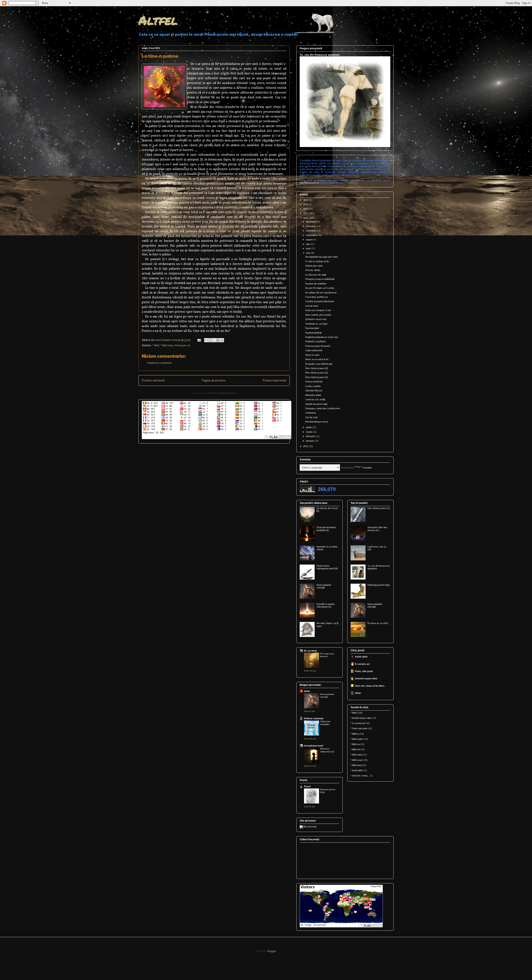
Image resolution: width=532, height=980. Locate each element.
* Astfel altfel (357, 770)
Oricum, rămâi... (313, 270)
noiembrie (311, 226)
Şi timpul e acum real (315, 319)
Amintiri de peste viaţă (316, 404)
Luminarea (310, 413)
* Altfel (155, 345)
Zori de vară (311, 417)
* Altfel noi (355, 749)
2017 (306, 200)
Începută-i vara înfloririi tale (318, 364)
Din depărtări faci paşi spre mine (321, 257)
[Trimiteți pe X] (214, 340)
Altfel (158, 20)
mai (308, 253)
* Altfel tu (355, 734)
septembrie (312, 235)
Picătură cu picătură (315, 341)
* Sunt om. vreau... (360, 775)
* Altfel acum (357, 760)
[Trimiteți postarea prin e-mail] (199, 340)
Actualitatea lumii (313, 745)
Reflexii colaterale (313, 718)
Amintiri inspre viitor (366, 678)
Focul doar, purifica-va (316, 297)
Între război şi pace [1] (316, 377)
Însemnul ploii (312, 328)
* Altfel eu (355, 744)
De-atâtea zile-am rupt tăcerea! (321, 292)
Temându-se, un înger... (317, 324)
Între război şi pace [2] (316, 372)
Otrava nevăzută (313, 381)
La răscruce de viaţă (315, 274)
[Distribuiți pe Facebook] (218, 340)
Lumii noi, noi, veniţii (315, 399)
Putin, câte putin (364, 671)
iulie (308, 244)
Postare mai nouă (153, 380)
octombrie (311, 230)
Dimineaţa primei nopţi (378, 585)
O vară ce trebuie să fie (317, 261)
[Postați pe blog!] (210, 340)
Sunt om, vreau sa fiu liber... (370, 686)
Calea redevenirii (313, 350)
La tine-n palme (313, 386)
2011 (306, 446)
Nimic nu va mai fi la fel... (317, 359)
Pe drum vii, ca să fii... (378, 623)
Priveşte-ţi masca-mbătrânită (319, 279)
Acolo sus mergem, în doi (318, 310)
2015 (306, 204)
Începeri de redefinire (315, 283)
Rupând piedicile (313, 332)
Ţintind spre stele (314, 265)
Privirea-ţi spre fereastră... (318, 346)
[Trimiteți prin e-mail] (206, 340)
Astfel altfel (361, 656)
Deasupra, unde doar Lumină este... (323, 408)
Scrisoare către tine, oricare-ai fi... (377, 528)
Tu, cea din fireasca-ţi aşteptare (320, 54)
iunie (308, 248)
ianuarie (310, 441)
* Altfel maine (357, 739)
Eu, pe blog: (310, 650)
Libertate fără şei (313, 390)
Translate (367, 467)
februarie (310, 436)
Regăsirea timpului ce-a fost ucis (321, 337)
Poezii (307, 786)
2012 (306, 218)
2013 (306, 213)
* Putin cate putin (359, 728)
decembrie (311, 221)
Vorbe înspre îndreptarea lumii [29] (326, 567)
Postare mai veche (274, 380)
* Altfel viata (166, 345)
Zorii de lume (311, 306)
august (309, 239)
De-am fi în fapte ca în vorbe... (320, 288)
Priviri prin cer (182, 345)
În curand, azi (362, 664)
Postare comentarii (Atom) (221, 393)
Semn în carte (312, 355)
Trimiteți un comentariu (159, 363)
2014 (306, 209)
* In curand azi (358, 723)
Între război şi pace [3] (316, 368)
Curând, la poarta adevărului (319, 301)
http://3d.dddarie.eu (309, 183)
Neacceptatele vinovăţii (323, 586)
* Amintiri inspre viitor (361, 718)
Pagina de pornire (213, 380)
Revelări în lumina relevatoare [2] (325, 605)
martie (309, 432)
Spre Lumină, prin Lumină (318, 315)
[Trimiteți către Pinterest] (222, 340)
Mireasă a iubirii (313, 395)
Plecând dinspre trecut (316, 421)
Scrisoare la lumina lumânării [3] (326, 528)
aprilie (309, 427)
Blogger (271, 951)
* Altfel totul (356, 765)
